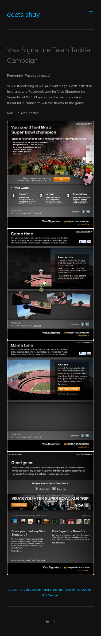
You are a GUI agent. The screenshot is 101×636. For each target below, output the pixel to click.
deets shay (23, 15)
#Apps (12, 589)
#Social (70, 589)
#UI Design (84, 589)
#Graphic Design (30, 589)
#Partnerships (53, 589)
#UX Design (50, 595)
